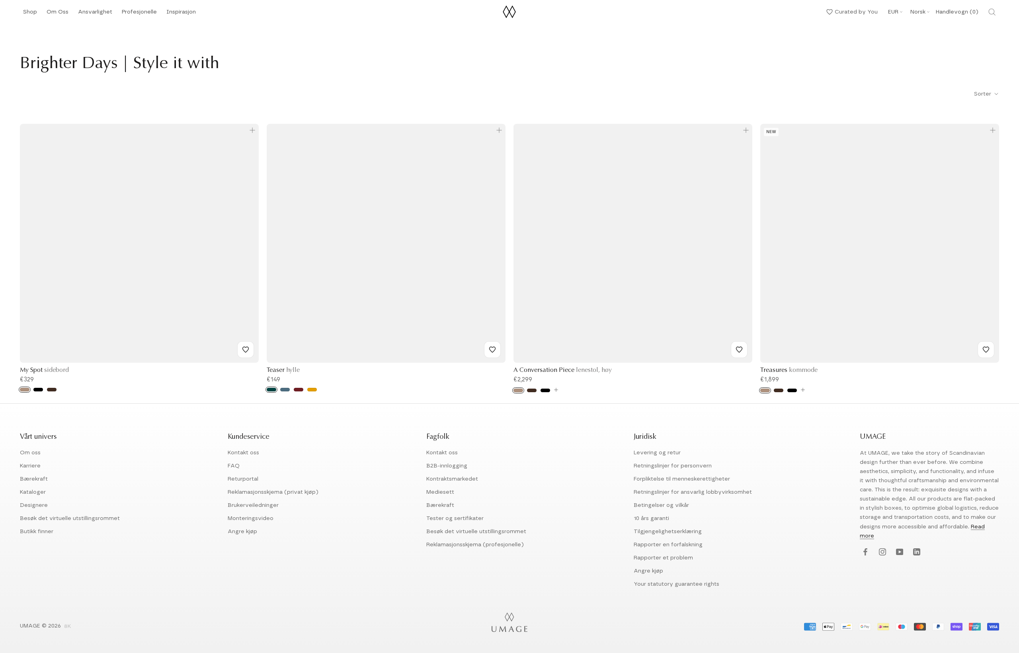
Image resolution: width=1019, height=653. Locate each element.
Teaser (283, 370)
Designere (34, 505)
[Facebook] (864, 552)
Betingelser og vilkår (661, 505)
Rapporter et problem (663, 558)
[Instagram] (881, 552)
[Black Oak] (38, 389)
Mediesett (440, 492)
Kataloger (33, 492)
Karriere (30, 466)
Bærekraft (34, 479)
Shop (30, 14)
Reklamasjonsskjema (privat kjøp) (273, 492)
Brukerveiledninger (253, 505)
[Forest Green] (271, 389)
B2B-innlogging (446, 466)
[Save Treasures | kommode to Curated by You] (986, 349)
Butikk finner (36, 531)
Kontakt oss (243, 453)
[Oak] (24, 389)
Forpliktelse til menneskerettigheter (682, 479)
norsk (917, 12)
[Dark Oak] (52, 389)
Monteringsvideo (250, 518)
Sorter (983, 94)
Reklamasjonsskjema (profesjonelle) (475, 544)
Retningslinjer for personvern (673, 466)
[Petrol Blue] (285, 389)
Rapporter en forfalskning (668, 544)
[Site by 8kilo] (67, 627)
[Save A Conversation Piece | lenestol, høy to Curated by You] (739, 349)
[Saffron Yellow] (312, 389)
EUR (893, 12)
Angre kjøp (242, 531)
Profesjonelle (139, 12)
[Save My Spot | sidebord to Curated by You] (245, 349)
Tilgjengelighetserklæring (668, 531)
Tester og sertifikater (455, 518)
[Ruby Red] (298, 389)
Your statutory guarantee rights (676, 584)
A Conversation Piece (562, 370)
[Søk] (992, 12)
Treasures (789, 370)
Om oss (30, 453)
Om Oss (57, 14)
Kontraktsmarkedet (452, 479)
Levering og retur (657, 453)
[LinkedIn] (915, 552)
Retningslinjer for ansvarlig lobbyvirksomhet (693, 492)
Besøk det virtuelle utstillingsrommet (70, 518)
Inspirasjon (181, 14)
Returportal (243, 479)
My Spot (44, 370)
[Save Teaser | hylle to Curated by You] (492, 349)
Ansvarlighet (95, 14)
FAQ (234, 466)
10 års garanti (651, 518)
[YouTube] (898, 552)
